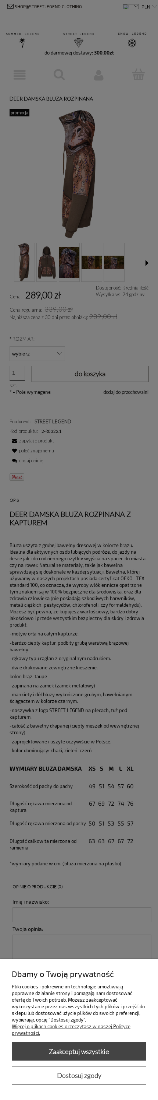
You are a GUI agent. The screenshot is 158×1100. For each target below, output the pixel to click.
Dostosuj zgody (79, 1075)
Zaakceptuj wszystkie (79, 1051)
